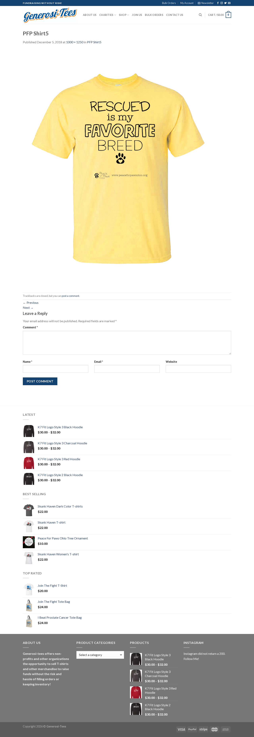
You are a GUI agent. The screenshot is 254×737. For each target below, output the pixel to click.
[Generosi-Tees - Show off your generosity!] (50, 15)
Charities (106, 14)
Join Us (137, 14)
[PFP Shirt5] (118, 168)
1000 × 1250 (74, 42)
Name (27, 361)
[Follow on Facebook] (218, 3)
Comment (30, 327)
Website (171, 361)
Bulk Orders (169, 3)
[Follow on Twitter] (225, 3)
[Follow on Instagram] (221, 3)
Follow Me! (191, 659)
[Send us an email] (229, 3)
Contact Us (174, 14)
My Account (186, 3)
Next (28, 307)
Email (98, 361)
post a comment (70, 295)
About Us (89, 14)
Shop (122, 14)
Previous (30, 302)
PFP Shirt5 (94, 42)
